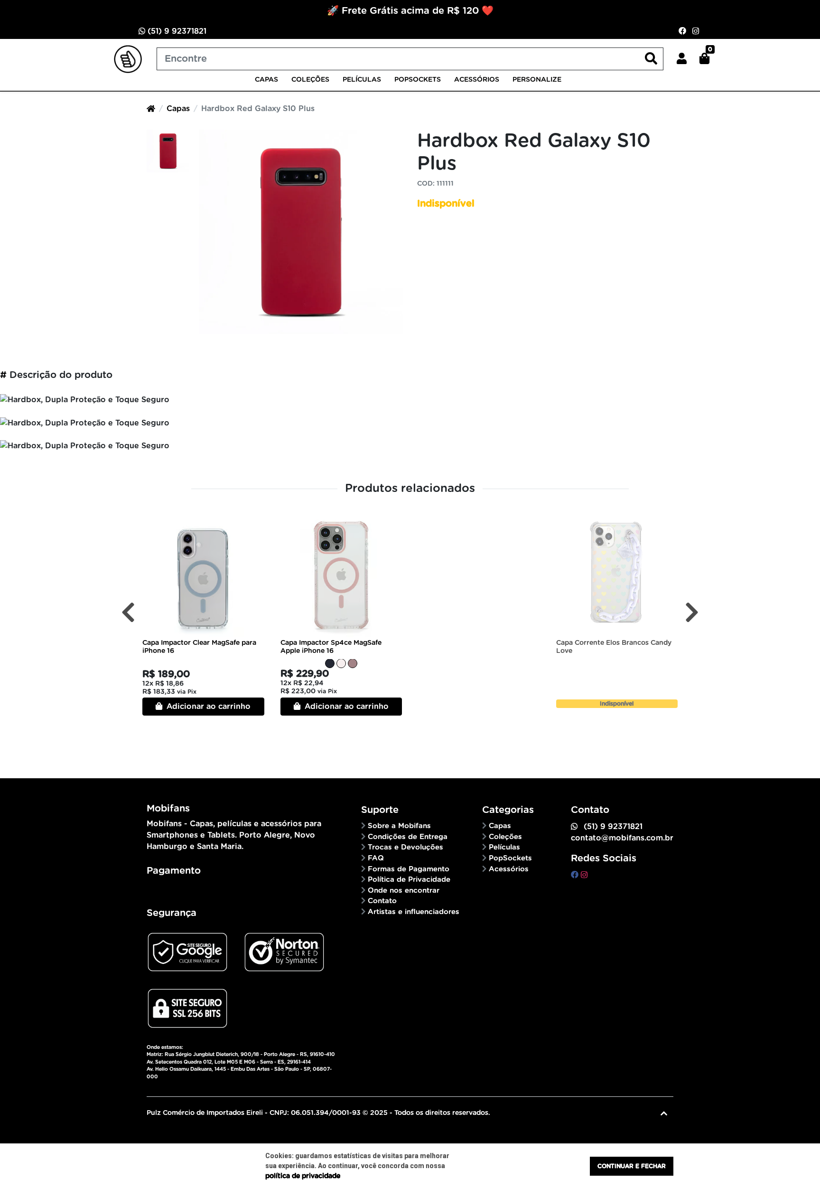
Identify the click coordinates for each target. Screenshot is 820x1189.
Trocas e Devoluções (405, 847)
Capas (266, 79)
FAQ (376, 858)
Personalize (536, 79)
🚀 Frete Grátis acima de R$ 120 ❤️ (410, 11)
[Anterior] (128, 612)
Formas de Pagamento (408, 869)
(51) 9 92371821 (175, 31)
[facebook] (576, 875)
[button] (681, 59)
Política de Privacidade (409, 879)
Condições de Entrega (407, 836)
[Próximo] (692, 612)
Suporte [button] (381, 810)
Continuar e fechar (631, 1166)
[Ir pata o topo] (663, 1113)
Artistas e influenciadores (413, 911)
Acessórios (476, 79)
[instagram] (584, 875)
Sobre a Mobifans (399, 826)
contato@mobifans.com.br (622, 838)
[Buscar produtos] (651, 59)
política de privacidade (302, 1176)
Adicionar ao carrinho (207, 706)
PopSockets (417, 79)
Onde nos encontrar (403, 890)
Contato (382, 901)
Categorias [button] (509, 810)
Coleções (310, 79)
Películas (362, 79)
